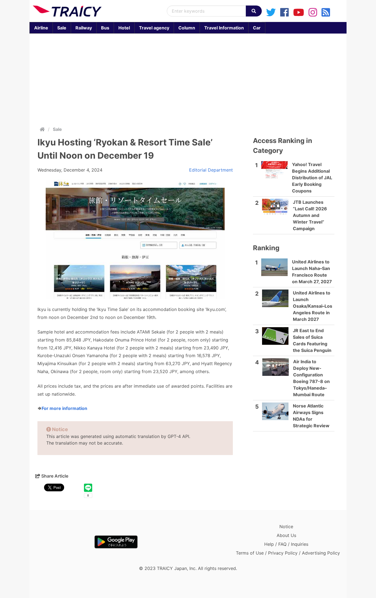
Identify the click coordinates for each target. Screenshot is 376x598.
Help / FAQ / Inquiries (286, 544)
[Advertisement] (188, 78)
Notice (286, 526)
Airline (41, 28)
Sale (61, 28)
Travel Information (224, 28)
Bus (105, 28)
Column (186, 28)
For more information (64, 408)
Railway (83, 28)
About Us (286, 535)
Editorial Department (211, 170)
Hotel (124, 28)
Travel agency (154, 28)
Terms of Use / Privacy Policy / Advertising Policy (288, 553)
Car (257, 28)
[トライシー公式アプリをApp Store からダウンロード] (64, 541)
